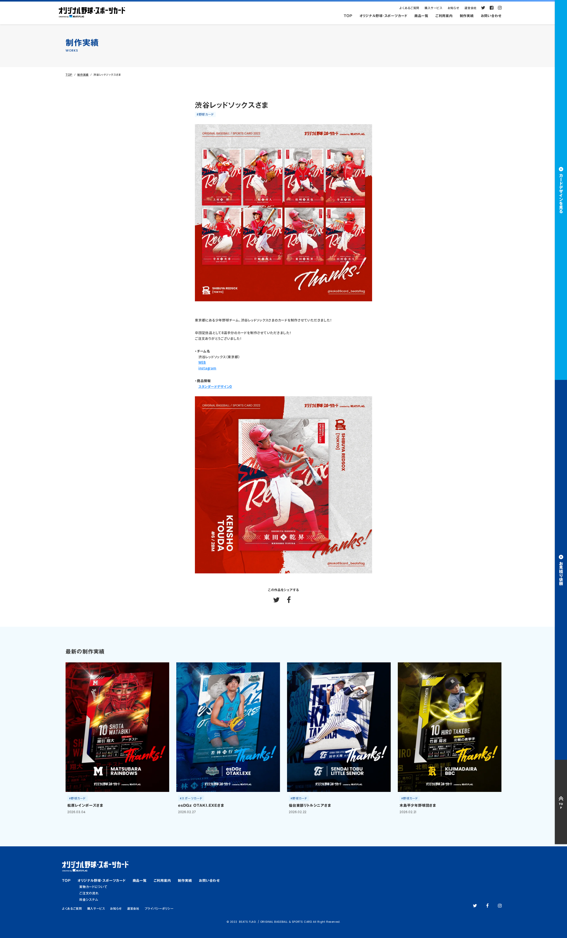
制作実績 (82, 75)
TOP (69, 75)
